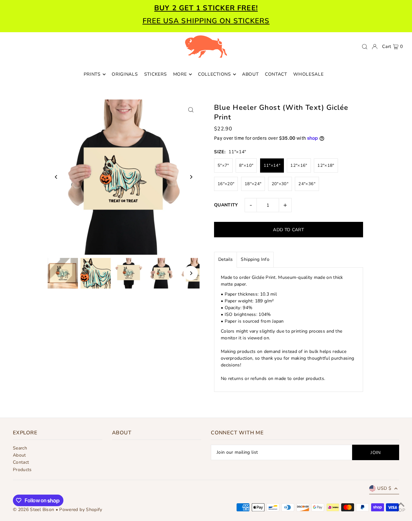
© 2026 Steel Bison (33, 510)
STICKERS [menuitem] (155, 74)
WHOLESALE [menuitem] (308, 74)
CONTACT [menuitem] (276, 74)
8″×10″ (246, 165)
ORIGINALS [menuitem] (125, 74)
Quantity (226, 205)
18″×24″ (253, 184)
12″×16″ (298, 165)
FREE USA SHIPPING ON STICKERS (206, 21)
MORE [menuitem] (180, 74)
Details (225, 259)
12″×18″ (325, 165)
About (19, 455)
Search (20, 448)
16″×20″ (226, 184)
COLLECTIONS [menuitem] (214, 74)
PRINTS (92, 74)
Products (22, 470)
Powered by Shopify (80, 510)
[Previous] (56, 177)
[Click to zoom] (190, 110)
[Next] (190, 177)
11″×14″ (272, 165)
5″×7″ (223, 165)
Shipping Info (255, 259)
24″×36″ (306, 184)
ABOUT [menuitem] (250, 74)
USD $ (384, 488)
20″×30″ (280, 184)
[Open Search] (364, 46)
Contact (21, 462)
